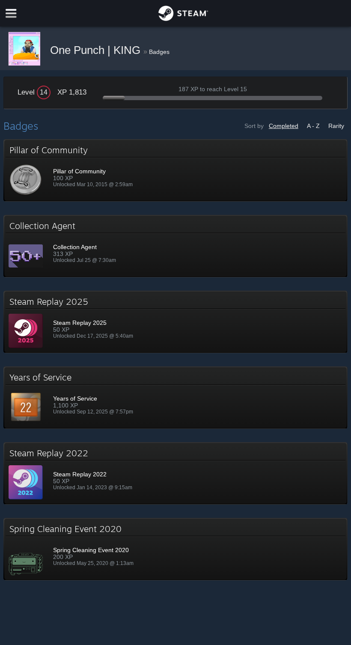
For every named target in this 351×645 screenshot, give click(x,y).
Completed (283, 125)
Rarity (336, 125)
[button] (175, 170)
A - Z (313, 125)
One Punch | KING (96, 50)
